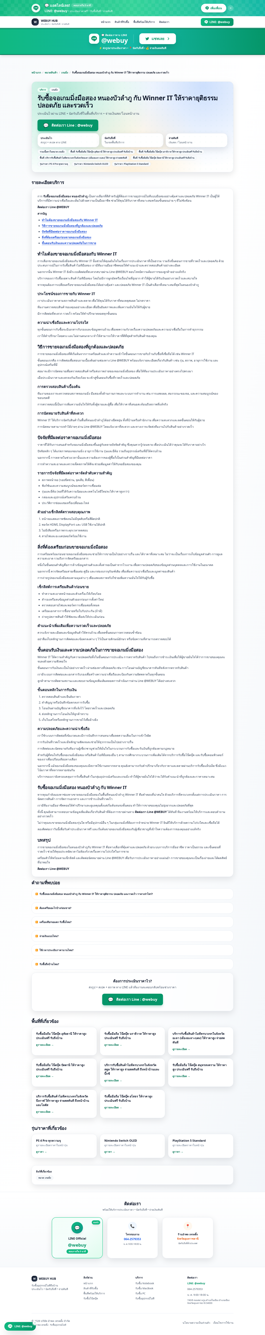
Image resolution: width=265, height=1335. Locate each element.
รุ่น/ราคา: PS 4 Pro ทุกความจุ (54, 163)
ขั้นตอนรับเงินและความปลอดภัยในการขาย (69, 243)
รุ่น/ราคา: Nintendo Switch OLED (91, 163)
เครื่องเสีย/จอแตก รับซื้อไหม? (55, 922)
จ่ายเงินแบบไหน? (49, 936)
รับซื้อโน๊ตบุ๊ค (90, 1298)
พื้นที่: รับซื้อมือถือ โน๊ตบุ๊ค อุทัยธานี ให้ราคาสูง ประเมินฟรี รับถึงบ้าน (101, 151)
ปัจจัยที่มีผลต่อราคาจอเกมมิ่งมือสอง (64, 231)
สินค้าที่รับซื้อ (122, 22)
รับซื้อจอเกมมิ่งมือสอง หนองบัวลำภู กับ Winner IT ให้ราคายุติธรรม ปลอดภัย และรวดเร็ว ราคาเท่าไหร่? (96, 894)
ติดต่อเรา (164, 22)
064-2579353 (195, 1289)
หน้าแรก (105, 22)
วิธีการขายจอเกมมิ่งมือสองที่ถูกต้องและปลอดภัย (72, 226)
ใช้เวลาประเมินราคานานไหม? (56, 950)
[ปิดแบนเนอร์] (230, 8)
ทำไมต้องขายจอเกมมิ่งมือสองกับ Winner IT (70, 220)
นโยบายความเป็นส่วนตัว (196, 1322)
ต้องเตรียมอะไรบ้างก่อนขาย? (55, 908)
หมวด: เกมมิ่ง (44, 1177)
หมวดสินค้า (51, 72)
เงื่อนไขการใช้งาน (223, 1322)
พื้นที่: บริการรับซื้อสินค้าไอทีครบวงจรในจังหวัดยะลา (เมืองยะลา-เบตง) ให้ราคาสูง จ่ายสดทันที (83, 157)
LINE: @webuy (196, 1283)
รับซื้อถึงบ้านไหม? (49, 964)
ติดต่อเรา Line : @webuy (67, 125)
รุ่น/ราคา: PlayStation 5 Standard (131, 163)
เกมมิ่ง (64, 72)
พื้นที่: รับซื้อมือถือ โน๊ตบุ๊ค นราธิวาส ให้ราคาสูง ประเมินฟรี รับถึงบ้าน (170, 151)
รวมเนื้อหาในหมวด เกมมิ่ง (52, 151)
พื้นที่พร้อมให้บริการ (144, 22)
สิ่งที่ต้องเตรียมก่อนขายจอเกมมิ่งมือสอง (66, 237)
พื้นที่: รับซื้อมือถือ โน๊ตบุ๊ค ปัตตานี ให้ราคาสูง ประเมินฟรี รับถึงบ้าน (163, 157)
